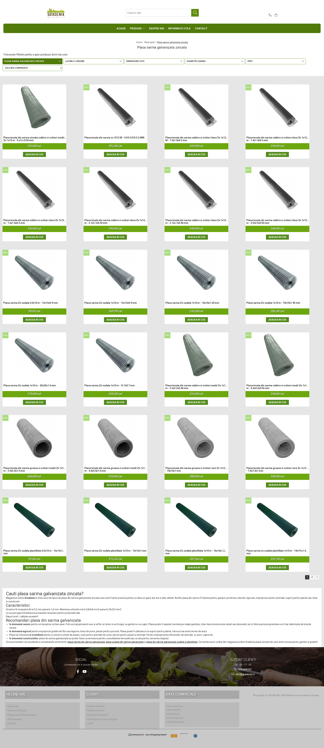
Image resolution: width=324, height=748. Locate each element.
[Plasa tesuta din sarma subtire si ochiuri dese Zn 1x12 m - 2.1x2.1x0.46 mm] (196, 190)
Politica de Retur (95, 710)
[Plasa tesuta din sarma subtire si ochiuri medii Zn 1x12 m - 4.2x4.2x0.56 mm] (277, 355)
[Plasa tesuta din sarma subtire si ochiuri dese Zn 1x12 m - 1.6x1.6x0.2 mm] (34, 190)
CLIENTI (93, 695)
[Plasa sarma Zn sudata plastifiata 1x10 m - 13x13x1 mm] (115, 520)
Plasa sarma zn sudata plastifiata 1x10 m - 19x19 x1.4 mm (276, 552)
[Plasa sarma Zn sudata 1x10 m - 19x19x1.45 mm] (277, 272)
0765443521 (245, 669)
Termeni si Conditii (17, 710)
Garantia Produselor (97, 714)
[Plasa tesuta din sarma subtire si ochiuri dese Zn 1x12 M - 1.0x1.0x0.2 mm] (196, 107)
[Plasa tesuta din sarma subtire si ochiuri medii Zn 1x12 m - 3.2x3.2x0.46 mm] (196, 355)
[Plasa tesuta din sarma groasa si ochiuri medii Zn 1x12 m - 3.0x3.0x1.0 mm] (34, 438)
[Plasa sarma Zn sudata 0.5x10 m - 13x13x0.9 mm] (34, 272)
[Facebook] (78, 671)
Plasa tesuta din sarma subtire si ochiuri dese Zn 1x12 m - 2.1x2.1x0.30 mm (114, 221)
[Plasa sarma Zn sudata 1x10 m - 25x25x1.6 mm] (34, 355)
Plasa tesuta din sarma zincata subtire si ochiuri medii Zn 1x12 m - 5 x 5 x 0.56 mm (33, 139)
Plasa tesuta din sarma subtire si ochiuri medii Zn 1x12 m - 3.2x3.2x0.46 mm (196, 387)
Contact (11, 723)
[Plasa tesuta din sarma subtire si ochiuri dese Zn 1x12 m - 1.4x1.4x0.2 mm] (277, 107)
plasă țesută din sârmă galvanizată (86, 642)
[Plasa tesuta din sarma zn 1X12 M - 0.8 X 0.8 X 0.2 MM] (115, 107)
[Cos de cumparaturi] (275, 15)
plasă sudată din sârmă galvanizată (125, 642)
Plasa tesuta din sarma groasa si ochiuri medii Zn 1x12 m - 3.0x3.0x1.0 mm (34, 469)
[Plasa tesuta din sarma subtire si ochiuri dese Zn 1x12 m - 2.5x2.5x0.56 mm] (277, 190)
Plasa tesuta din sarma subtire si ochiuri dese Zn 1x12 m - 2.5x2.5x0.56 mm (276, 221)
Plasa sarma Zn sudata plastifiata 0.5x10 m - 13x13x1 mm (33, 552)
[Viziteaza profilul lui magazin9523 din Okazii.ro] (174, 737)
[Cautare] (195, 13)
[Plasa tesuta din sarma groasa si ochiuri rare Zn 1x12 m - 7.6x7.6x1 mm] (277, 438)
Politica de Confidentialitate (21, 714)
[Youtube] (84, 671)
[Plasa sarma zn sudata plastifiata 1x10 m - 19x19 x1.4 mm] (277, 520)
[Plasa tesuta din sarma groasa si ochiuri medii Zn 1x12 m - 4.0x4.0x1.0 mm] (115, 438)
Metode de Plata (96, 705)
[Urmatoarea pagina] (317, 577)
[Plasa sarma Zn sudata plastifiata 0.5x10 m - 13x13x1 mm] (34, 520)
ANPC (90, 723)
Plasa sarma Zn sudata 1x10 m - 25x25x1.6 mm (29, 385)
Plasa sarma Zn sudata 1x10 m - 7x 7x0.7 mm (109, 385)
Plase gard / (150, 42)
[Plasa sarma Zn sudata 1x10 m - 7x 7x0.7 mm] (115, 355)
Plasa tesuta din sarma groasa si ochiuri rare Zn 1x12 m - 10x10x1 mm (196, 469)
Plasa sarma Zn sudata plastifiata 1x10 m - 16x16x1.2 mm (195, 552)
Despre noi (13, 705)
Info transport (14, 718)
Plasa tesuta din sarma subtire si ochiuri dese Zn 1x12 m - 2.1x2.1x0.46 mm (195, 221)
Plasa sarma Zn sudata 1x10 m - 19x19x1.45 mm (273, 302)
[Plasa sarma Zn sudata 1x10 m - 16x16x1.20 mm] (196, 272)
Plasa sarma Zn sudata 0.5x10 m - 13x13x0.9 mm (30, 302)
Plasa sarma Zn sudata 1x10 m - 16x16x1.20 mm (192, 302)
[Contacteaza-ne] (269, 15)
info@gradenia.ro (245, 674)
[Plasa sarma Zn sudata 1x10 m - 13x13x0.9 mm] (115, 272)
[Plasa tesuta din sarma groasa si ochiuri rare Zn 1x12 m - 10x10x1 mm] (196, 438)
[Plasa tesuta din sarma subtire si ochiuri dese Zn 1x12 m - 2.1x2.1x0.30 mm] (115, 190)
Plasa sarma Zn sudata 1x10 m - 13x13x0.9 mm (110, 302)
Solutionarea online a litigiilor (102, 718)
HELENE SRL (16, 695)
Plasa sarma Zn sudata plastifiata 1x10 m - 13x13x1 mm (115, 550)
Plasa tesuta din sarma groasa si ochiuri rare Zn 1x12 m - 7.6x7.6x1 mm (277, 469)
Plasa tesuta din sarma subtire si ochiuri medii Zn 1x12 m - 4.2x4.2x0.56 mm (277, 387)
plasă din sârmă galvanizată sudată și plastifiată (171, 642)
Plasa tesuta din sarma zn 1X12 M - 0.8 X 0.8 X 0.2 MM (114, 137)
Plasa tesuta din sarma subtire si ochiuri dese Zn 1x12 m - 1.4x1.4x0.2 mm (276, 139)
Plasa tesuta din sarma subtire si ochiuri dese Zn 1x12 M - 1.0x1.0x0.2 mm (195, 139)
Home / (140, 42)
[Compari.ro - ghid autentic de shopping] (195, 736)
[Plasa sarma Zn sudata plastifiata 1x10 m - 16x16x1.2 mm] (196, 520)
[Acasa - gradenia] (63, 13)
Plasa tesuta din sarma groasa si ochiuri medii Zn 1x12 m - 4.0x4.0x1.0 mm (115, 469)
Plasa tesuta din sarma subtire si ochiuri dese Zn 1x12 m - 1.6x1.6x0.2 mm (33, 221)
